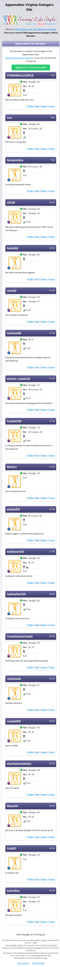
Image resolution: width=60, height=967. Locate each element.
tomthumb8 (14, 333)
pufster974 (13, 509)
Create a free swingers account (19, 58)
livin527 (11, 848)
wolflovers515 (15, 551)
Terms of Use (23, 963)
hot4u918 (12, 248)
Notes (43, 106)
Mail (37, 106)
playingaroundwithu (19, 763)
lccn (9, 117)
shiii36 (11, 202)
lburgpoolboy (15, 160)
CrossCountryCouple (20, 636)
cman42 (11, 290)
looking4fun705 (16, 594)
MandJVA (12, 805)
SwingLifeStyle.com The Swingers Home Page (35, 29)
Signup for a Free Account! (31, 67)
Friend (51, 106)
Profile (30, 106)
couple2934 (14, 721)
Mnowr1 (12, 466)
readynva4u (14, 678)
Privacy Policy (38, 963)
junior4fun (13, 890)
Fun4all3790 (14, 421)
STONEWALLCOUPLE (20, 75)
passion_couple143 (18, 378)
